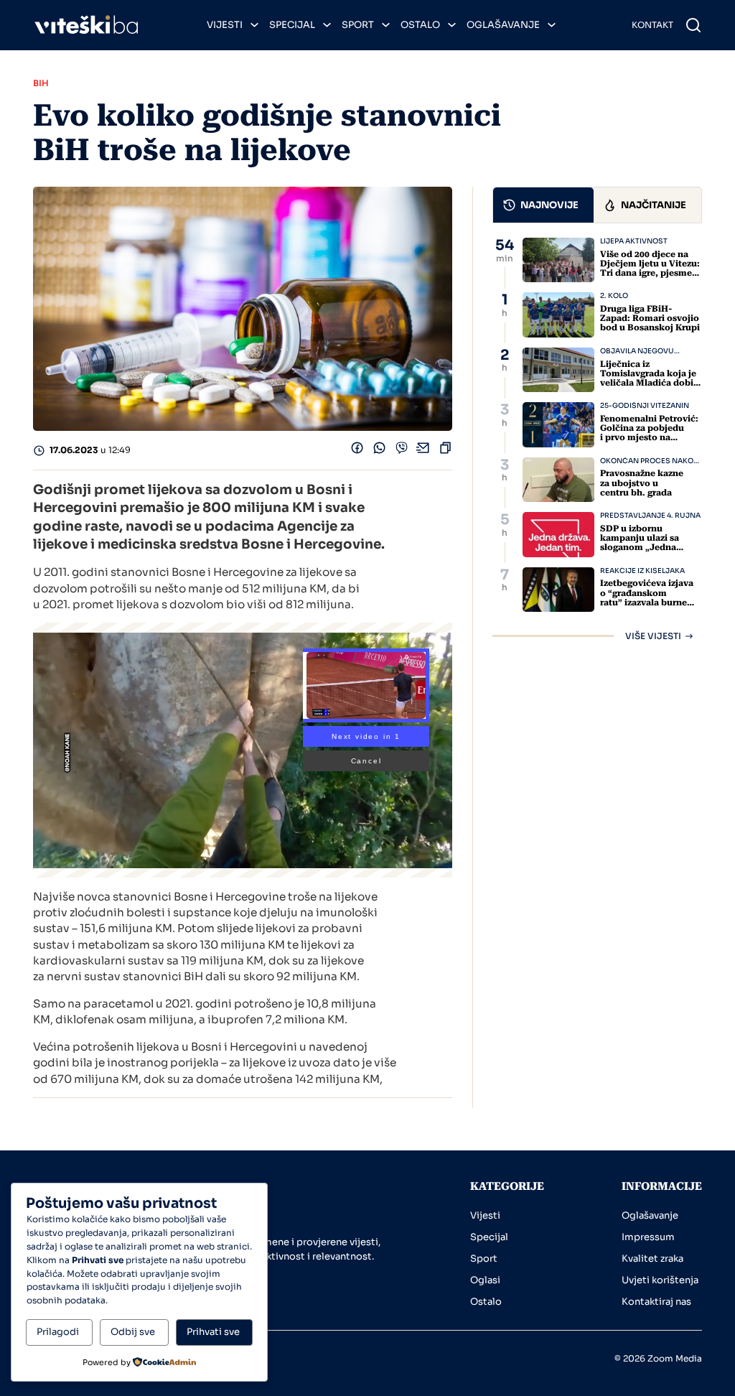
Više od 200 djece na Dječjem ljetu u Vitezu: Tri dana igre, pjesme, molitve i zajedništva (650, 268)
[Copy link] (445, 450)
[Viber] (401, 450)
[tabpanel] (597, 439)
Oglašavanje (503, 25)
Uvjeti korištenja (660, 1280)
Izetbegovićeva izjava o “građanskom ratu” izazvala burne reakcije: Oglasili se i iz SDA (649, 602)
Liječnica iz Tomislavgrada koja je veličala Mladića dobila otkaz (650, 378)
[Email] (423, 450)
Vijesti (225, 25)
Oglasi (485, 1280)
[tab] (543, 205)
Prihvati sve (213, 1332)
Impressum (648, 1237)
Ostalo (420, 25)
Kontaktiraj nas (656, 1301)
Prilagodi (58, 1332)
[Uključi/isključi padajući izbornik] (254, 24)
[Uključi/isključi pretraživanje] (693, 25)
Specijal (292, 25)
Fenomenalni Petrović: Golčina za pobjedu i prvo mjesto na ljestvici (649, 433)
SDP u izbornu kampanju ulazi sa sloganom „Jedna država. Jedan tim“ (641, 543)
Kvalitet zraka (652, 1258)
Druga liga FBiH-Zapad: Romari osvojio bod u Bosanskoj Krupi (650, 318)
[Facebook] (357, 450)
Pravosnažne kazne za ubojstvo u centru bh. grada (641, 482)
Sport (358, 25)
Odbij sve (133, 1332)
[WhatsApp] (379, 450)
